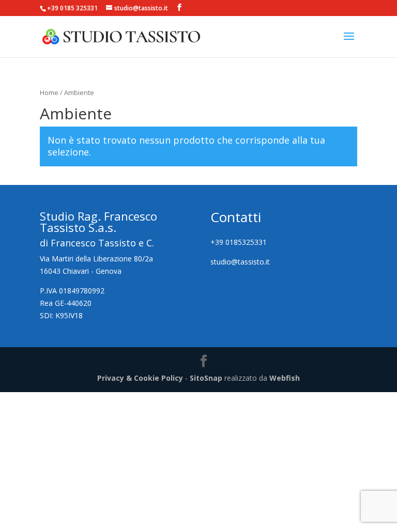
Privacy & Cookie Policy (140, 378)
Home (49, 92)
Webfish (284, 378)
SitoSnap (206, 378)
